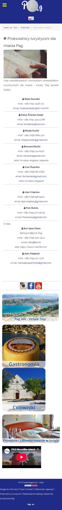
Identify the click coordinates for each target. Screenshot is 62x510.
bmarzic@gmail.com (34, 155)
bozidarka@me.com (34, 124)
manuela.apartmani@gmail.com (34, 263)
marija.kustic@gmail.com (34, 140)
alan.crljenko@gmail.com (34, 201)
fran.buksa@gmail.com (34, 217)
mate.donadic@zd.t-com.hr (34, 108)
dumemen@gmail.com (34, 176)
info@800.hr (34, 242)
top (29, 504)
